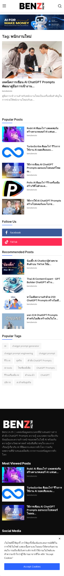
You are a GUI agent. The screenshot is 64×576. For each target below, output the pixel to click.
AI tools (8, 367)
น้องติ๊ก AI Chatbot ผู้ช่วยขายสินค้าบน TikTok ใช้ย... (42, 262)
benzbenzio (7, 91)
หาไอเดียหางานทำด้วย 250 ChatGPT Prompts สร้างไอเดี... (44, 298)
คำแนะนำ (30, 375)
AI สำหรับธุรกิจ (24, 382)
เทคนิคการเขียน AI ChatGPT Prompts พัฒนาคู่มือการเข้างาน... (28, 84)
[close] (59, 538)
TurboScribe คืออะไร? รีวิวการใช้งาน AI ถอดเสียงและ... (43, 148)
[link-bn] (32, 22)
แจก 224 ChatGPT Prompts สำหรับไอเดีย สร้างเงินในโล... (42, 317)
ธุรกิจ (19, 360)
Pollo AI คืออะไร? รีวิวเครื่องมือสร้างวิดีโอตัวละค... (43, 184)
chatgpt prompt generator (25, 346)
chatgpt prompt (47, 353)
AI (5, 346)
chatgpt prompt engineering (18, 353)
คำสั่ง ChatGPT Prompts (40, 360)
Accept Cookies (32, 566)
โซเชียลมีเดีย (24, 367)
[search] (59, 6)
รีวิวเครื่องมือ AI (11, 375)
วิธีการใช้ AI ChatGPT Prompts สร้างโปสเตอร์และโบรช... (44, 202)
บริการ (7, 382)
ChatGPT (45, 375)
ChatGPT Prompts (46, 367)
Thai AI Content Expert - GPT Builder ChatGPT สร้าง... (43, 280)
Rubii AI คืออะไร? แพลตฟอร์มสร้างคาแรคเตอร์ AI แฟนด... (42, 130)
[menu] (4, 6)
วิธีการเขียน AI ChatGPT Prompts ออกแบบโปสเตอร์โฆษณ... (43, 168)
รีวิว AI (7, 360)
